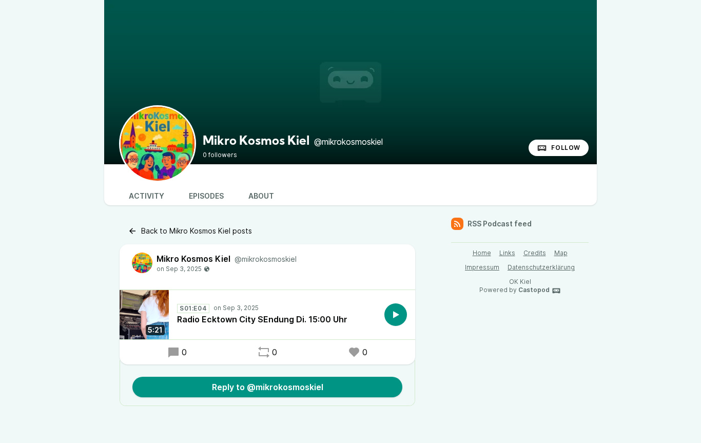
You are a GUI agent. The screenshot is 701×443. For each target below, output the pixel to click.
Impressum (482, 267)
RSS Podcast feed (500, 223)
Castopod (534, 290)
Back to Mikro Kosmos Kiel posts (196, 230)
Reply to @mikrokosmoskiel (267, 387)
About (261, 195)
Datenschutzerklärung (541, 267)
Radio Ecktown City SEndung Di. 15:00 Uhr (262, 319)
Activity (146, 195)
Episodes (206, 195)
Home (482, 253)
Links (507, 253)
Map (561, 253)
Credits (534, 253)
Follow (565, 147)
